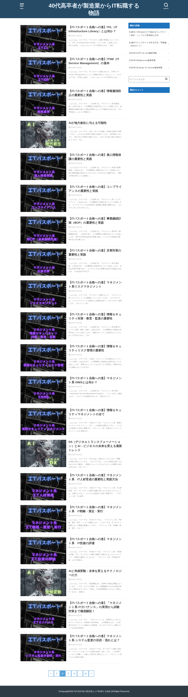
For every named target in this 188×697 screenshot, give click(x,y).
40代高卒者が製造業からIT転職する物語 (94, 9)
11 (86, 673)
